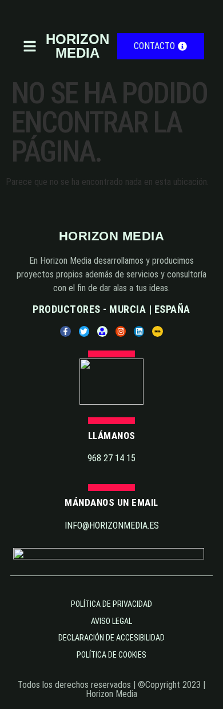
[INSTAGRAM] (121, 331)
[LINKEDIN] (139, 331)
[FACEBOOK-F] (65, 331)
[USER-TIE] (102, 331)
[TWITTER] (84, 331)
